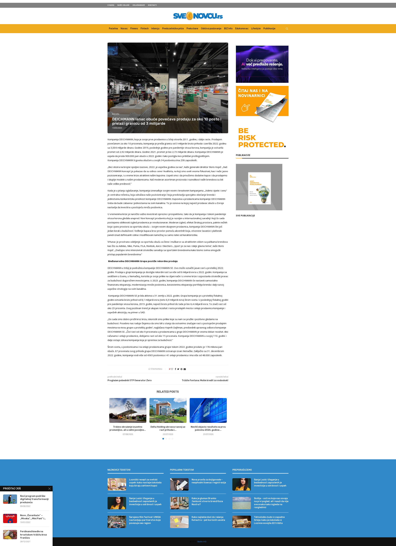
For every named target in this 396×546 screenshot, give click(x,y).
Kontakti (152, 5)
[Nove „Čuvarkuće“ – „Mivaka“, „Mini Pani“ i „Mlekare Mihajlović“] (10, 518)
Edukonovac (241, 28)
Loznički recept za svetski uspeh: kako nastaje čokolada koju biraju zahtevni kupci (145, 482)
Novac (124, 28)
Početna (113, 28)
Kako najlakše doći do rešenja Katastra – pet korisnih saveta (208, 519)
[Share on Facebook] (175, 369)
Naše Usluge (123, 5)
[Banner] (262, 138)
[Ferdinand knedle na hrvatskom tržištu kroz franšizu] (10, 534)
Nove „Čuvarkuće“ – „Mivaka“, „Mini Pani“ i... (33, 517)
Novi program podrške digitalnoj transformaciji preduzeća (34, 499)
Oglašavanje (139, 5)
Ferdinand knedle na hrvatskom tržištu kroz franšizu (33, 534)
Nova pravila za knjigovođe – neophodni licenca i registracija (209, 481)
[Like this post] (172, 369)
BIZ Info (228, 28)
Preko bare (192, 28)
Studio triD (202, 541)
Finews (134, 28)
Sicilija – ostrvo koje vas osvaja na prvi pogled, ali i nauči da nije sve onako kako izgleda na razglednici (271, 503)
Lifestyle (256, 28)
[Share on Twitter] (178, 369)
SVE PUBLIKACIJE (245, 215)
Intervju (155, 28)
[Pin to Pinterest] (181, 369)
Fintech (144, 28)
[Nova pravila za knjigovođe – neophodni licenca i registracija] (179, 484)
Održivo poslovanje (211, 28)
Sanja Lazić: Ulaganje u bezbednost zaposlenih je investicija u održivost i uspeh (145, 501)
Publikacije (269, 28)
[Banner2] (262, 64)
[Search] (286, 28)
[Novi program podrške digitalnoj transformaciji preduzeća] (10, 499)
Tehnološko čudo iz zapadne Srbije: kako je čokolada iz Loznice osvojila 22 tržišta (269, 520)
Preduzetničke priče (173, 28)
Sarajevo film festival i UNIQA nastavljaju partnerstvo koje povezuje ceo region (145, 520)
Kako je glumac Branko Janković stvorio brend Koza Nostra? (207, 501)
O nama (111, 5)
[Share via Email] (185, 369)
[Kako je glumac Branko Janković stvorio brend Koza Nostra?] (179, 503)
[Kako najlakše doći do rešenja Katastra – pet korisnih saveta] (179, 522)
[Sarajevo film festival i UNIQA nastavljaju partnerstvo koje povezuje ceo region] (117, 522)
